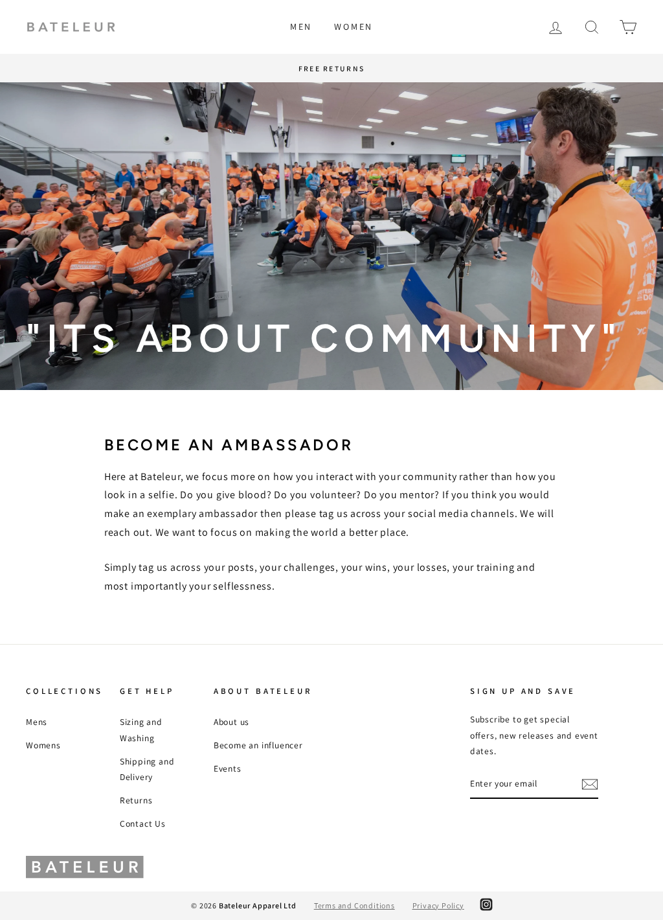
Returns (136, 800)
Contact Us (143, 823)
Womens (43, 745)
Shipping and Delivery (147, 769)
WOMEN (353, 26)
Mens (36, 722)
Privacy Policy (438, 905)
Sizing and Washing (141, 729)
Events (228, 768)
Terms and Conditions (354, 905)
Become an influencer (258, 745)
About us (231, 722)
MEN (301, 26)
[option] (331, 236)
